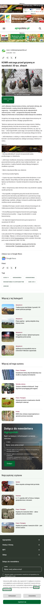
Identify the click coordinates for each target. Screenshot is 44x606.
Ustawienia (32, 596)
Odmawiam (12, 596)
